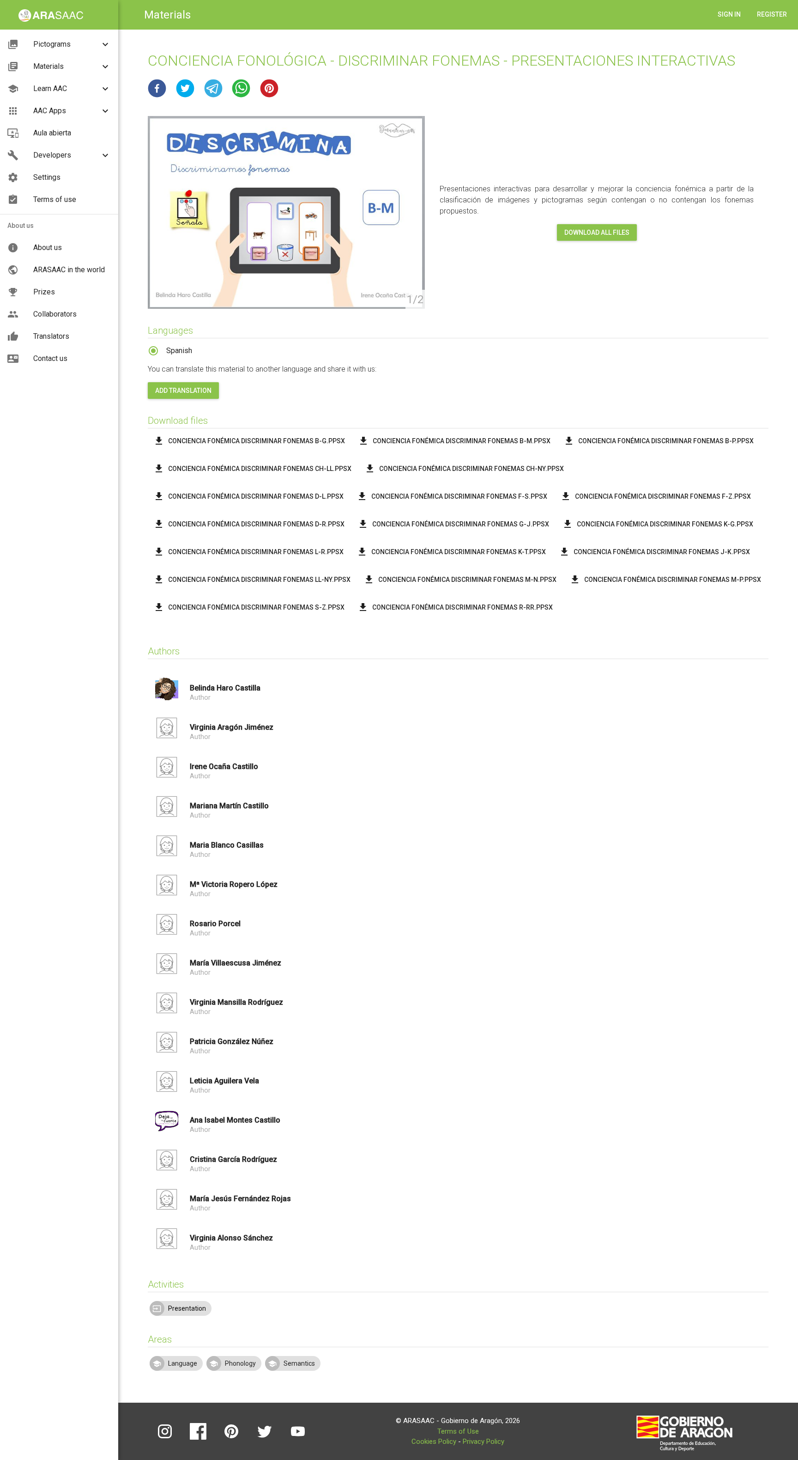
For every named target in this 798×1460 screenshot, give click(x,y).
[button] (157, 88)
